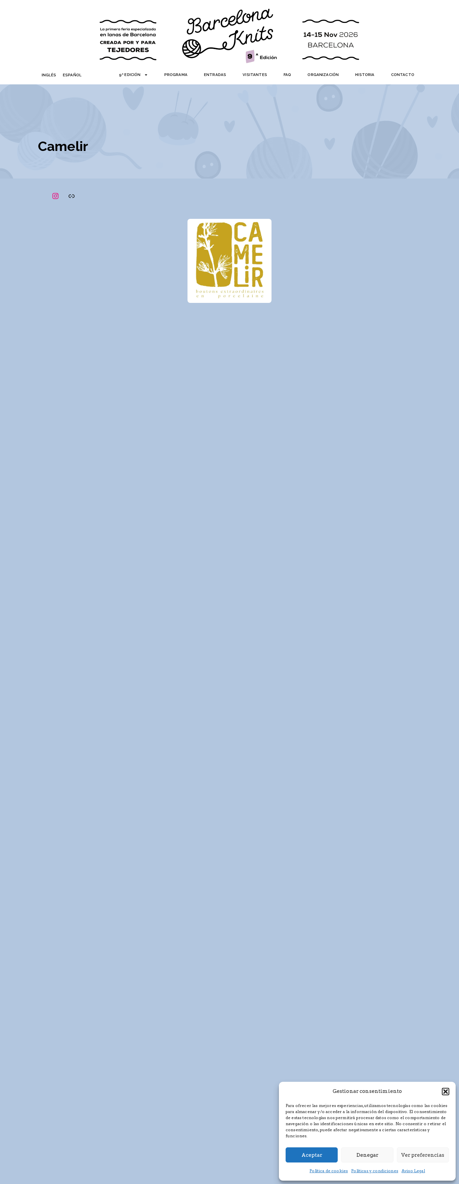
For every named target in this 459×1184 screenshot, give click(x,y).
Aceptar (311, 1155)
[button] (445, 1091)
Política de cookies (328, 1170)
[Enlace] (72, 196)
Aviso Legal (413, 1170)
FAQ (287, 74)
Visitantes (255, 74)
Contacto (402, 74)
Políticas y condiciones (374, 1170)
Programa (175, 74)
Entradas (215, 74)
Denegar (367, 1155)
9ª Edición (130, 74)
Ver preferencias (422, 1155)
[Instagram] (55, 196)
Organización (323, 74)
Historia (364, 74)
